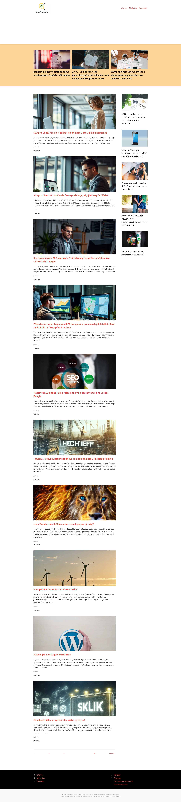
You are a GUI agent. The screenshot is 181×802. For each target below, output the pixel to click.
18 (94, 754)
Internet (124, 8)
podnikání (36, 344)
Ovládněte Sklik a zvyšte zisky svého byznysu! (59, 719)
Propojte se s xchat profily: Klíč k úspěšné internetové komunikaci (134, 186)
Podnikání (143, 8)
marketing (36, 147)
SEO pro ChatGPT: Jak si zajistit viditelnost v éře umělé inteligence (70, 132)
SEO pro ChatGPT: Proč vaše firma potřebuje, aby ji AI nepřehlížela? (70, 195)
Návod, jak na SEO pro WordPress (52, 654)
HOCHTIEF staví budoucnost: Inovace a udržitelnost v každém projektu (73, 458)
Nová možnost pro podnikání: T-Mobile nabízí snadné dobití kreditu (134, 153)
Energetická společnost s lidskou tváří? (55, 589)
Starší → (112, 754)
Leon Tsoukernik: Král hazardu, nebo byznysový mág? (63, 524)
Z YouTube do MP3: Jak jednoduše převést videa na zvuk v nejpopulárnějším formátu (90, 75)
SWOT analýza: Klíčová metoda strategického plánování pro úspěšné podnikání (128, 75)
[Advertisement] (90, 28)
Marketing (133, 8)
